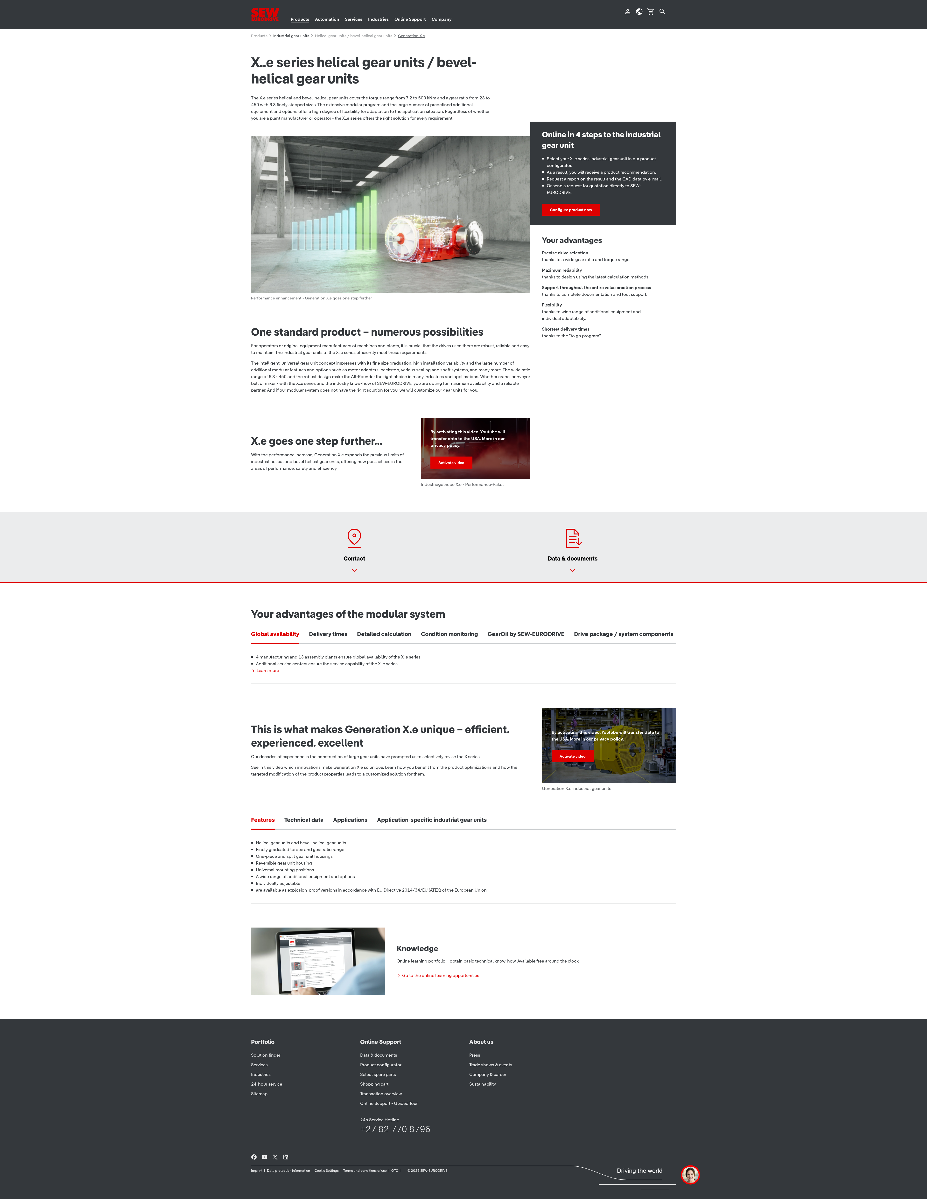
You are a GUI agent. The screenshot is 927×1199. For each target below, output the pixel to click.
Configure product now (571, 210)
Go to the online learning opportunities (440, 975)
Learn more (268, 670)
